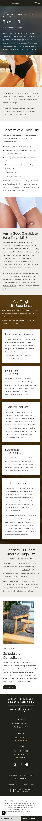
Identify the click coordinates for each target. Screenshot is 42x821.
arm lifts (5, 187)
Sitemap (33, 784)
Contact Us (10, 687)
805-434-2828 (25, 812)
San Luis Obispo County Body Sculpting (18, 14)
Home (5, 12)
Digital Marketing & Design (23, 790)
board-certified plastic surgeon (27, 135)
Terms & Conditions (12, 784)
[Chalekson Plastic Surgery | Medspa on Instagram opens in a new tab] (15, 764)
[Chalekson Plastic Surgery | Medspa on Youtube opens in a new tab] (26, 764)
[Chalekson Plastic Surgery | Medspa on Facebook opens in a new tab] (21, 764)
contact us (25, 570)
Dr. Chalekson (28, 261)
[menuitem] (15, 764)
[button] (4, 813)
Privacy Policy (24, 784)
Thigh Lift (7, 16)
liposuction (21, 282)
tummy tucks (25, 187)
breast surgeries (14, 187)
